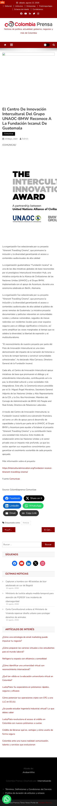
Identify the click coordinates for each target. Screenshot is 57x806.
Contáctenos (38, 9)
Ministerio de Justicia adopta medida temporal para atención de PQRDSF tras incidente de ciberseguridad (30, 597)
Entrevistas (31, 6)
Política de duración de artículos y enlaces (25, 793)
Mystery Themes (45, 802)
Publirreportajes (45, 6)
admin (25, 139)
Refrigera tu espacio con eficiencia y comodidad (24, 658)
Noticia (26, 522)
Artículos (19, 6)
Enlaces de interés (21, 9)
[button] (6, 799)
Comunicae (8, 133)
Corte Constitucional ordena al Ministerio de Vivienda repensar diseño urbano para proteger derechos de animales (28, 613)
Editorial (8, 6)
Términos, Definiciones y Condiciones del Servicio (28, 789)
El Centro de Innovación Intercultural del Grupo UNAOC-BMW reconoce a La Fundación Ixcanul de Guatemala (49, 529)
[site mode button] (47, 44)
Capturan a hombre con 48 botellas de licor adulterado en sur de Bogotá (26, 583)
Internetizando (44, 780)
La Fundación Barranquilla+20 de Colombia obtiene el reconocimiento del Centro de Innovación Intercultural (10, 529)
